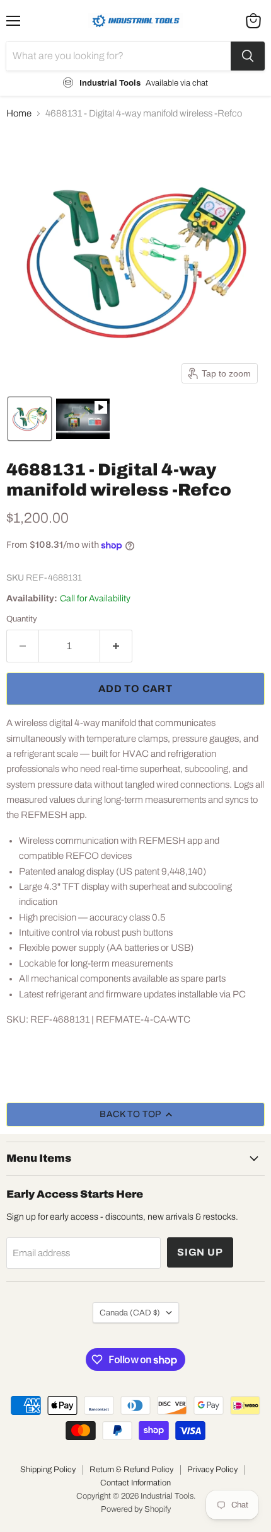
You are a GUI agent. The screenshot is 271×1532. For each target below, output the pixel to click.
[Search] (248, 56)
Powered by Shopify (136, 1509)
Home (19, 113)
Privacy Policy (212, 1469)
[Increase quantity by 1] (116, 646)
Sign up (200, 1252)
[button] (29, 418)
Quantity (21, 618)
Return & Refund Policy (131, 1469)
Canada (130, 1312)
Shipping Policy (48, 1469)
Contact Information (135, 1482)
